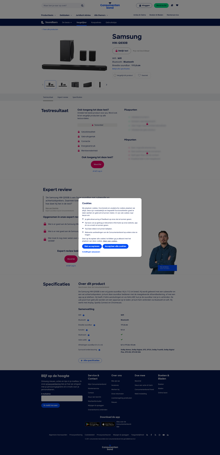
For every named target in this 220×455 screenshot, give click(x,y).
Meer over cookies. (110, 241)
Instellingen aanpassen (91, 252)
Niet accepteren (91, 246)
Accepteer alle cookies (115, 246)
